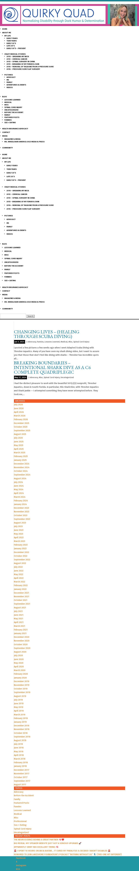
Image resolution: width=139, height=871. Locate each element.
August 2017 (20, 784)
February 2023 (21, 545)
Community (7, 148)
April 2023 (18, 537)
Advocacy (11, 77)
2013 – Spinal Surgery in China (21, 61)
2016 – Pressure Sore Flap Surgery (23, 69)
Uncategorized (11, 110)
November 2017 (21, 773)
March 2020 (19, 670)
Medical (8, 102)
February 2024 (21, 500)
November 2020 (21, 640)
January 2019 (20, 722)
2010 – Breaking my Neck (18, 56)
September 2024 (22, 474)
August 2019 (20, 696)
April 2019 (19, 710)
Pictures (8, 75)
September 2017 (22, 781)
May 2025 (18, 445)
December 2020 (21, 637)
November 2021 (21, 596)
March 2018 (19, 758)
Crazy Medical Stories (15, 54)
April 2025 (19, 449)
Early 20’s (11, 43)
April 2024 (19, 493)
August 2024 (20, 478)
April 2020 (19, 666)
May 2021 (18, 618)
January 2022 (20, 589)
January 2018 (20, 766)
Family (9, 82)
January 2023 (20, 548)
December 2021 (21, 593)
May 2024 (18, 489)
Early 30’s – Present (16, 48)
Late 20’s (11, 46)
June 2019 (18, 703)
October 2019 (20, 688)
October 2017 (20, 777)
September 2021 (22, 603)
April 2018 (19, 755)
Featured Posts (11, 117)
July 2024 (18, 482)
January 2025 (20, 460)
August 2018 (20, 740)
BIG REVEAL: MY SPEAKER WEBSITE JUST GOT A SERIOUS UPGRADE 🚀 (47, 843)
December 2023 (21, 508)
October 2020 (21, 644)
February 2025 (21, 456)
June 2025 (18, 441)
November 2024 (21, 467)
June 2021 (18, 615)
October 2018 (21, 733)
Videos (10, 87)
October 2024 (21, 471)
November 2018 (21, 729)
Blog (4, 97)
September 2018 (22, 736)
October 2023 (20, 515)
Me (8, 80)
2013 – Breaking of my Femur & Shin (23, 64)
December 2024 (21, 463)
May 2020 (18, 663)
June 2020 (19, 659)
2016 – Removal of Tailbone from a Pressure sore (30, 67)
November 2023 (21, 511)
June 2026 (19, 408)
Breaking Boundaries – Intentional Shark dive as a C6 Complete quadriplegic (52, 367)
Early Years (12, 38)
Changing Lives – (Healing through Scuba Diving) (46, 334)
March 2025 (19, 452)
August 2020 (20, 652)
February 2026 (21, 419)
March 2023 (19, 541)
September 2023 (22, 519)
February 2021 (21, 629)
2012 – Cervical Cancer (17, 59)
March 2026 (19, 415)
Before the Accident (13, 112)
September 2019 (22, 692)
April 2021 (18, 622)
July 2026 (18, 404)
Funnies (8, 120)
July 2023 (18, 526)
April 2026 (19, 412)
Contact (6, 132)
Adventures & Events (16, 85)
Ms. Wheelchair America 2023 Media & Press (24, 142)
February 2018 (21, 762)
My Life (7, 36)
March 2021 (19, 626)
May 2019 (18, 707)
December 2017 (21, 770)
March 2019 (19, 714)
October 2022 (20, 556)
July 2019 (18, 700)
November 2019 (21, 685)
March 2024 (19, 497)
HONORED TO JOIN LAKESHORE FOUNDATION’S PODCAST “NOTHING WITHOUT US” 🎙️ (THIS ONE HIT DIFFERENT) (68, 854)
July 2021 (18, 611)
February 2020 (21, 674)
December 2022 (21, 552)
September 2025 (22, 430)
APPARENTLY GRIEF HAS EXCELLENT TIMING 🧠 (36, 847)
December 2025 (21, 423)
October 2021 (20, 600)
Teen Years (12, 41)
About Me (6, 33)
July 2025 (18, 438)
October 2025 (20, 427)
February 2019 (21, 718)
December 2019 (21, 681)
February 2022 (21, 585)
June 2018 (19, 747)
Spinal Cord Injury (13, 107)
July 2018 (18, 744)
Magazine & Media (12, 139)
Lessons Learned (12, 100)
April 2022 (18, 578)
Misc (6, 105)
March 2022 (19, 581)
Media (4, 136)
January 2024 (20, 504)
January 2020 (20, 677)
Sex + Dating (10, 123)
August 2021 (20, 607)
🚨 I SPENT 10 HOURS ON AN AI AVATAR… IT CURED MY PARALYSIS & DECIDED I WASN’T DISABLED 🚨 (62, 850)
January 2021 (20, 633)
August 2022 (20, 563)
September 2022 (22, 559)
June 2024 (19, 486)
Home (4, 29)
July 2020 (18, 655)
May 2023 (18, 534)
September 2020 (22, 648)
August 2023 (20, 522)
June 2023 (18, 530)
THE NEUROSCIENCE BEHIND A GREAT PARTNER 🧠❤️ (39, 839)
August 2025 (20, 434)
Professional (20, 821)
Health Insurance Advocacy (15, 129)
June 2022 (18, 570)
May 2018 (18, 751)
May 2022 (18, 574)
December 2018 (21, 725)
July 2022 (18, 567)
